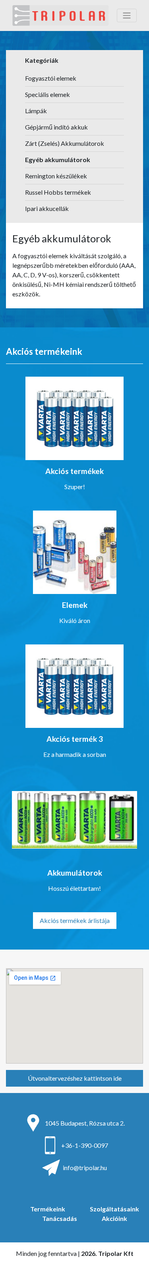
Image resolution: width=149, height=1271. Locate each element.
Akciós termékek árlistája (75, 920)
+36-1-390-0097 (84, 1145)
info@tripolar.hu (84, 1167)
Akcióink (114, 1218)
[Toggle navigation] (127, 16)
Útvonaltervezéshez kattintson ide (75, 1078)
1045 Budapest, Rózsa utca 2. (84, 1123)
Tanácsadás (59, 1218)
